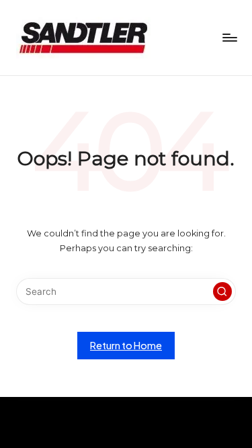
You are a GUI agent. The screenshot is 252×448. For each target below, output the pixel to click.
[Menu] (229, 37)
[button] (222, 291)
